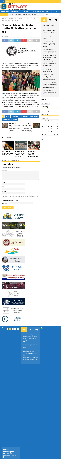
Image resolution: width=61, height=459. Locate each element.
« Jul (42, 139)
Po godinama (14, 11)
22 (57, 131)
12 (48, 129)
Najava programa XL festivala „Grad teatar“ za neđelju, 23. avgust (49, 51)
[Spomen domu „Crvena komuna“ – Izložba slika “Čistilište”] (21, 145)
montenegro (34, 116)
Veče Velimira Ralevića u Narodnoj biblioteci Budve (33, 154)
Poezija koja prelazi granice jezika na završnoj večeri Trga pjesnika (50, 57)
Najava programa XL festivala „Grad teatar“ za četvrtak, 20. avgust (49, 92)
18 (45, 131)
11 (45, 129)
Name (3, 182)
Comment (4, 170)
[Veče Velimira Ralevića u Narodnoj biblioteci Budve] (34, 145)
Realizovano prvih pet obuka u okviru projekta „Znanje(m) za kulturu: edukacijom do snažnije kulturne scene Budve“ (49, 28)
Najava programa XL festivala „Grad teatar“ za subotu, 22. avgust (49, 63)
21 (54, 131)
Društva (55, 11)
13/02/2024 (6, 36)
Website (4, 191)
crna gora (15, 116)
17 (42, 131)
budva (7, 116)
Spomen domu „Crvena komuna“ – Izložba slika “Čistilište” (20, 154)
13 (51, 129)
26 (48, 134)
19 (48, 131)
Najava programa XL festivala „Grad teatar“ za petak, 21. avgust (49, 69)
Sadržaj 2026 (4, 11)
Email (3, 186)
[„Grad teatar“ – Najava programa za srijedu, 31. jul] (8, 145)
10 (42, 129)
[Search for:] (51, 14)
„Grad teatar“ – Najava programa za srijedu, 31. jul (7, 153)
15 (57, 129)
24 (42, 134)
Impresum (8, 1)
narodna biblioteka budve (10, 119)
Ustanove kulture (38, 11)
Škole (47, 11)
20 (51, 131)
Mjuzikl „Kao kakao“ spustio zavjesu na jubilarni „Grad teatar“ (50, 36)
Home (2, 1)
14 (54, 129)
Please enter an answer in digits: (10, 200)
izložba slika (24, 116)
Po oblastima (25, 11)
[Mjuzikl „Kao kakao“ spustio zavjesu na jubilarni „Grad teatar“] (11, 387)
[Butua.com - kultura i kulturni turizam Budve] (14, 9)
